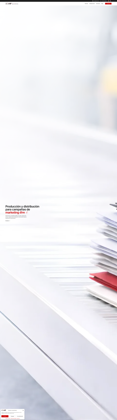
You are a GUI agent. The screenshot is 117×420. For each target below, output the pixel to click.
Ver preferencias (20, 416)
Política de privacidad (13, 418)
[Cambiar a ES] (108, 1)
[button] (23, 410)
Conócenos (98, 3)
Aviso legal (18, 418)
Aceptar (5, 416)
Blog (102, 3)
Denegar (12, 416)
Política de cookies (7, 418)
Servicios (86, 3)
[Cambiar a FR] (110, 1)
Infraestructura (92, 3)
